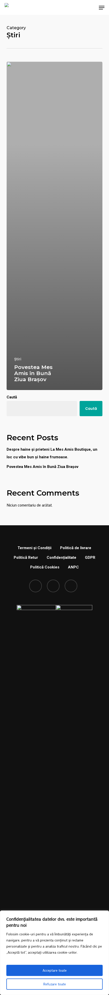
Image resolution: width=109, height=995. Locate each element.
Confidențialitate (61, 557)
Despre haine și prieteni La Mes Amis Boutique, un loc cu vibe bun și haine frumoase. (52, 453)
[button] (101, 7)
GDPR (90, 557)
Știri (17, 359)
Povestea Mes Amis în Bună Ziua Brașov (42, 466)
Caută (12, 397)
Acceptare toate (55, 970)
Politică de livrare (75, 548)
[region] (54, 952)
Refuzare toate (54, 984)
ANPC (73, 567)
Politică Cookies (44, 567)
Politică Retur (26, 557)
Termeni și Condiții (34, 548)
